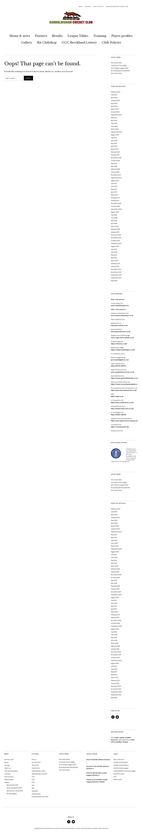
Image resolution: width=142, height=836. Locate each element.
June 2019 (114, 140)
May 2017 (114, 189)
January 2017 (115, 200)
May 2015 (114, 255)
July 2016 (114, 215)
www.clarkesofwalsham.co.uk (122, 315)
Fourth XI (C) (36, 768)
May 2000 (114, 281)
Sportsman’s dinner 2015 (15, 791)
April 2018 (114, 166)
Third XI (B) (35, 765)
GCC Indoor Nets (116, 63)
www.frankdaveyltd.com (120, 306)
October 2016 (115, 206)
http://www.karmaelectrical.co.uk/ (124, 390)
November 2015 (116, 238)
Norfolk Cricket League (121, 768)
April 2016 (114, 223)
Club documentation (11, 771)
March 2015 (114, 260)
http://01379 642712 (118, 366)
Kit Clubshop (47, 42)
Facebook (113, 718)
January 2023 (115, 100)
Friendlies (35, 791)
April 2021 (114, 120)
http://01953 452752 (118, 415)
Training (99, 36)
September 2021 (116, 115)
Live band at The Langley (119, 65)
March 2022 (115, 109)
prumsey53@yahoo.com (120, 360)
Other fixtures (36, 794)
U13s (33, 782)
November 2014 (116, 272)
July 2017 (114, 183)
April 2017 (114, 192)
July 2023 (114, 95)
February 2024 (115, 92)
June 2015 (114, 252)
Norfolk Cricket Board (121, 762)
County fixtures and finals (40, 796)
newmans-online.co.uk (119, 325)
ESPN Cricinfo (118, 779)
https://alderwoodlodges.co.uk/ (123, 350)
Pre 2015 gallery (12, 794)
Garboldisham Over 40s (39, 774)
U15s (33, 779)
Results (57, 36)
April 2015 (114, 258)
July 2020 (114, 123)
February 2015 (115, 263)
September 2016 (116, 209)
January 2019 (115, 155)
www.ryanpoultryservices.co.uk (122, 372)
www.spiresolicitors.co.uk (120, 332)
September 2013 (116, 275)
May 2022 (114, 103)
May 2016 (114, 220)
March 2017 (114, 195)
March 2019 (114, 149)
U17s (33, 777)
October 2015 (115, 240)
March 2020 (115, 129)
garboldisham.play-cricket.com (117, 6)
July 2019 (114, 138)
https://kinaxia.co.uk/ (119, 344)
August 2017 (115, 180)
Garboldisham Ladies (38, 771)
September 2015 (116, 243)
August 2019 (115, 135)
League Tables (78, 36)
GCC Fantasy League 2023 (119, 68)
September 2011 (116, 278)
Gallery (26, 42)
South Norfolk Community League (125, 771)
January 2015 (115, 266)
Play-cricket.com (119, 759)
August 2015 (115, 246)
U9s (33, 788)
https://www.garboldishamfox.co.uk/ (125, 378)
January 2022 (115, 112)
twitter (117, 718)
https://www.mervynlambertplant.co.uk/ (126, 384)
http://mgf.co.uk (117, 396)
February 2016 (115, 229)
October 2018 (115, 160)
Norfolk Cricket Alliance (121, 765)
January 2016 (115, 232)
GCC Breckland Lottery (79, 42)
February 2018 (115, 169)
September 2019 (116, 132)
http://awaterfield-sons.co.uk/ (122, 409)
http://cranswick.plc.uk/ (120, 427)
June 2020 (114, 126)
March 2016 (114, 226)
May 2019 (114, 143)
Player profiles (121, 36)
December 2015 (116, 235)
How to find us (98, 6)
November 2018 (116, 158)
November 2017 (116, 175)
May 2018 (114, 163)
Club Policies (111, 42)
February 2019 (115, 152)
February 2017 (115, 198)
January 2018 (115, 172)
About (81, 6)
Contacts (88, 6)
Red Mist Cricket (119, 774)
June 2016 (114, 218)
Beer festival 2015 (12, 785)
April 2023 (114, 97)
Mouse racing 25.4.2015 (14, 788)
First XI (34, 759)
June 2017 (114, 186)
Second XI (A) (36, 762)
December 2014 (116, 269)
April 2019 (114, 146)
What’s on (7, 768)
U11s (33, 785)
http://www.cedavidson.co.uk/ (122, 402)
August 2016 (115, 212)
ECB (115, 777)
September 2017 (116, 178)
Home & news (20, 36)
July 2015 (114, 249)
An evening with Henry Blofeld (120, 70)
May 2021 (114, 118)
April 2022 (114, 106)
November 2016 (116, 203)
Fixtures (41, 36)
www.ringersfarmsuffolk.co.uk (122, 338)
